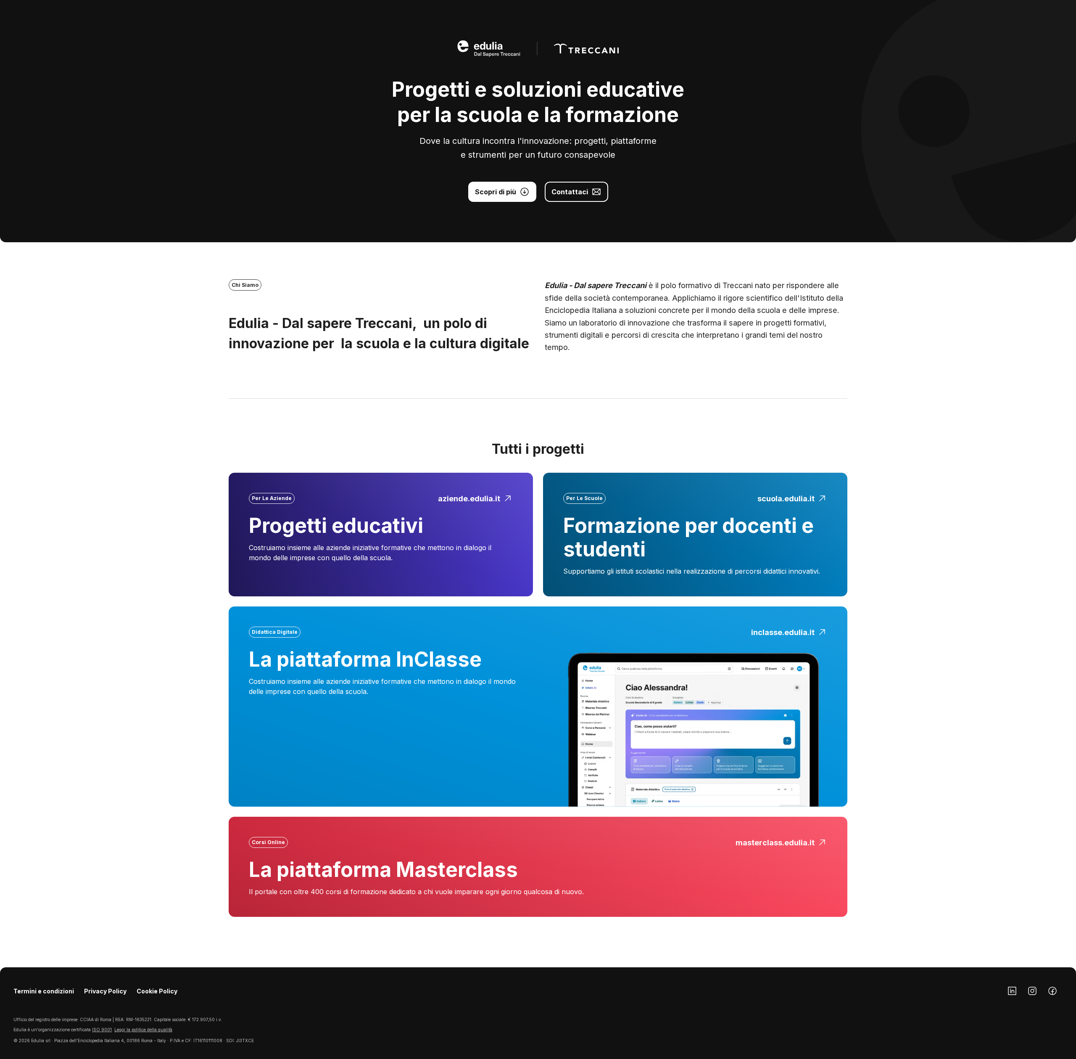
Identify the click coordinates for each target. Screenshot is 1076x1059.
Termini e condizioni (43, 991)
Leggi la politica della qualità (143, 1029)
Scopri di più (495, 192)
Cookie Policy (157, 991)
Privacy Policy (105, 991)
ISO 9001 (102, 1029)
